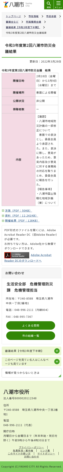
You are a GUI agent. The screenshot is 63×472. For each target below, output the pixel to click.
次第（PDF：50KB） (18, 210)
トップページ (13, 16)
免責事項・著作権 (23, 450)
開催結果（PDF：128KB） (22, 220)
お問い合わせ (31, 456)
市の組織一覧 (30, 336)
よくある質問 (30, 325)
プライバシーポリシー (31, 447)
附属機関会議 (33, 21)
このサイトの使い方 (19, 453)
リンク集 (45, 450)
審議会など (12, 21)
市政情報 (34, 16)
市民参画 (51, 16)
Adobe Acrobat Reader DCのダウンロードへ (28, 258)
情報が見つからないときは (22, 373)
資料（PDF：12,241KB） (21, 215)
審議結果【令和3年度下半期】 (23, 27)
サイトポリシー (46, 453)
